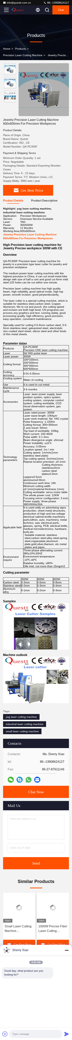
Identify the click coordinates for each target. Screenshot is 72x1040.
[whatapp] (28, 780)
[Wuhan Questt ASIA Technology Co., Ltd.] (19, 9)
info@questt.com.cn (19, 2)
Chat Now (36, 792)
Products (20, 48)
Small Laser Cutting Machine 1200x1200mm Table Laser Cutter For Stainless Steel (19, 929)
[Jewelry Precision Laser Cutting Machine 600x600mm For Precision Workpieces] (43, 89)
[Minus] (66, 950)
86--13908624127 (57, 2)
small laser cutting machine (22, 731)
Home (6, 48)
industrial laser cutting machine (24, 724)
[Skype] (19, 779)
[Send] (67, 1034)
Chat (61, 9)
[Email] (37, 779)
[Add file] (5, 1034)
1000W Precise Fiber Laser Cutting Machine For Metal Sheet (52, 929)
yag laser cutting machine (21, 716)
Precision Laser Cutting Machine (22, 55)
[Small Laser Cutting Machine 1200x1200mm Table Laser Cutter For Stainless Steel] (19, 908)
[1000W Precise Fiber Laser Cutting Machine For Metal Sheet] (53, 908)
